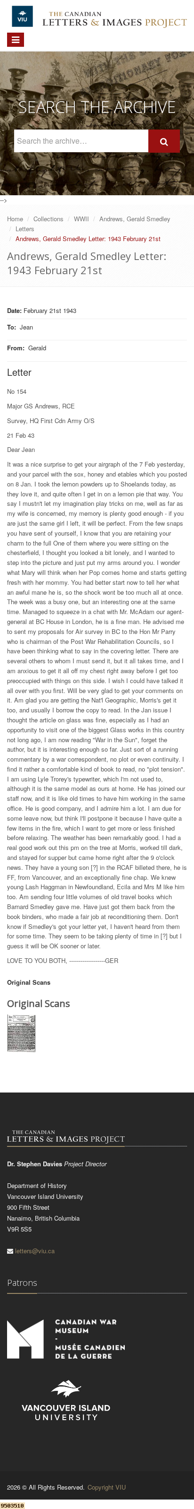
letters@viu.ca (35, 1250)
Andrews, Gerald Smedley (134, 218)
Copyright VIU (107, 1487)
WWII (81, 218)
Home (15, 218)
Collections (48, 218)
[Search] (164, 141)
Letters (25, 228)
